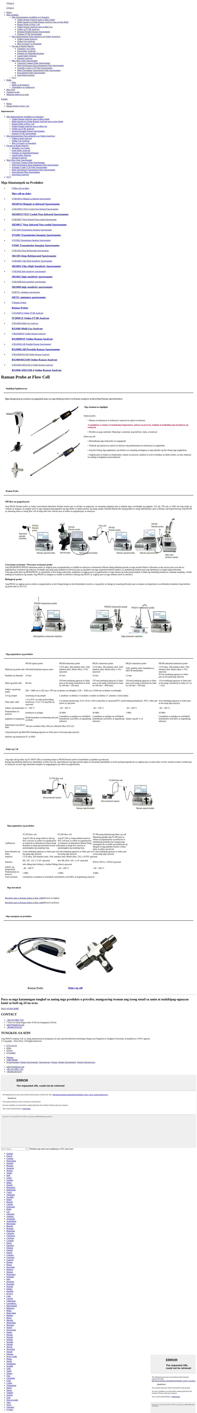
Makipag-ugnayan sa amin (17, 94)
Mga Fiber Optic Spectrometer (25, 61)
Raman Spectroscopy (86, 1062)
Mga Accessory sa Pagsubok (29, 44)
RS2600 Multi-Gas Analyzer (27, 328)
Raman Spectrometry (67, 1062)
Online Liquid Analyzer (27, 39)
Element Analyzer (24, 58)
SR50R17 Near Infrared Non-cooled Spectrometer (39, 224)
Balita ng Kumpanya (20, 85)
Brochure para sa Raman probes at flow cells (24, 898)
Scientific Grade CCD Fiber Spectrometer (35, 68)
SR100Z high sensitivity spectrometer (32, 276)
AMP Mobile (12, 1060)
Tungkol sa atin (12, 92)
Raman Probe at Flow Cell (28, 24)
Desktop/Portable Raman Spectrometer (33, 32)
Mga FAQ (10, 90)
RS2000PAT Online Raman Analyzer (32, 339)
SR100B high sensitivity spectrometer (32, 287)
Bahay (9, 12)
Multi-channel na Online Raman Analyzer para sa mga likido (42, 22)
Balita (8, 80)
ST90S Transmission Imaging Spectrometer (36, 245)
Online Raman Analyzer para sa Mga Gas (34, 27)
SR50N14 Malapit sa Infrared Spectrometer (36, 204)
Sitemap (9, 1057)
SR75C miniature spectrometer (29, 297)
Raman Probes (20, 307)
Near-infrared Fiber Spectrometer (31, 73)
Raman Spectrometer (29, 1062)
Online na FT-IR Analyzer (28, 29)
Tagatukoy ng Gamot (26, 48)
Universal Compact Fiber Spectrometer (33, 63)
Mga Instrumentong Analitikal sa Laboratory (30, 17)
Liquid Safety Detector (26, 56)
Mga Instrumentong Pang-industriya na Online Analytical (36, 36)
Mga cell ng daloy (21, 193)
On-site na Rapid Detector (23, 46)
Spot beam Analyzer (20, 174)
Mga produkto (12, 15)
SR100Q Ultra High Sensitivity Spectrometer (36, 266)
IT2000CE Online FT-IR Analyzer (30, 318)
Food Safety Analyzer (26, 51)
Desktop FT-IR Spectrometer (29, 34)
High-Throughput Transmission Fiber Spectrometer (38, 70)
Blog (14, 82)
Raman (54, 1062)
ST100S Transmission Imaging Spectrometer (36, 235)
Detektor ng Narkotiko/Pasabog (30, 53)
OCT (14, 77)
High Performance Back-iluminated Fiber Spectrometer (40, 65)
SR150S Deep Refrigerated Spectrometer (34, 255)
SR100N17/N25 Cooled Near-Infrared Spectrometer (40, 214)
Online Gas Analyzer (26, 41)
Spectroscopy (44, 1062)
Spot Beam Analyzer (26, 75)
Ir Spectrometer (12, 1062)
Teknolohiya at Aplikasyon (23, 87)
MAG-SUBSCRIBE (10, 1008)
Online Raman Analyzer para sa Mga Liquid (36, 20)
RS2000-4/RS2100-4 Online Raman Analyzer (37, 370)
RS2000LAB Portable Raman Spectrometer (36, 349)
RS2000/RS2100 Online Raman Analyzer (34, 359)
